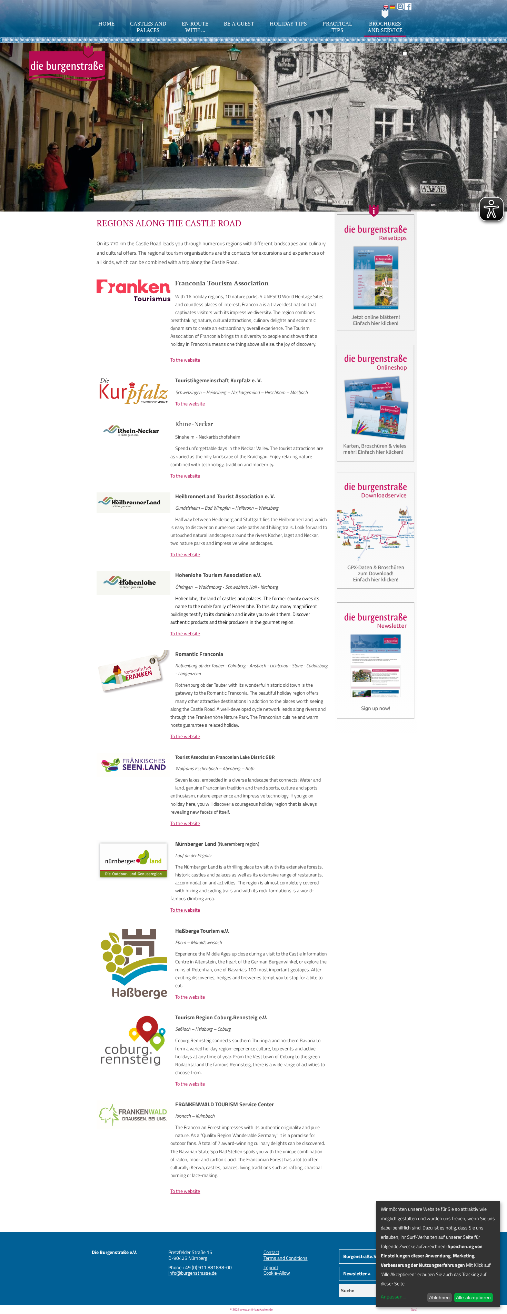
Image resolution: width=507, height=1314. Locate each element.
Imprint (271, 1267)
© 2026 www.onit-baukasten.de (251, 1309)
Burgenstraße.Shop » (365, 1256)
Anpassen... (393, 1297)
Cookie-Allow (277, 1272)
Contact (271, 1252)
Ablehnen (439, 1297)
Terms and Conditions (286, 1258)
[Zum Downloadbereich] (376, 591)
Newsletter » (356, 1273)
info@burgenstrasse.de (192, 1272)
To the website (185, 359)
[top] (414, 1309)
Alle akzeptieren (473, 1297)
